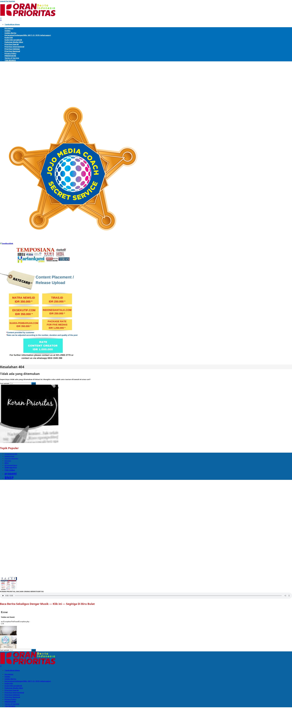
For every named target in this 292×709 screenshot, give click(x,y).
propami (11, 473)
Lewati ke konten (7, 1)
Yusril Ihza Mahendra (11, 458)
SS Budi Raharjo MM (11, 454)
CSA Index (10, 470)
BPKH (7, 463)
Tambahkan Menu (12, 24)
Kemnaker (8, 461)
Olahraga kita (11, 467)
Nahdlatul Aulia (9, 456)
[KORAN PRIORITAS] (28, 16)
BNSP (9, 477)
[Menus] (1, 18)
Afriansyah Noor (11, 465)
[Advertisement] (146, 79)
